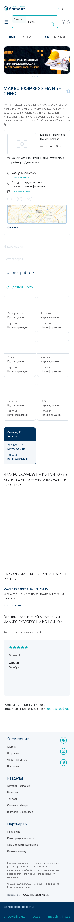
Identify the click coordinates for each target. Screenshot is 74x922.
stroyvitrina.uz (14, 916)
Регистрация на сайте (20, 838)
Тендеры (12, 799)
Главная (12, 746)
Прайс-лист (14, 831)
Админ (14, 663)
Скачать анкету (16, 851)
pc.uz (36, 916)
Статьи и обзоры (17, 805)
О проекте (13, 753)
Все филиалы (12, 605)
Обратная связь (17, 759)
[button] (6, 22)
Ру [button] (62, 8)
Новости (12, 792)
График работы (20, 272)
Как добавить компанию (22, 844)
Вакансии (13, 766)
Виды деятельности (18, 287)
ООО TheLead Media (36, 894)
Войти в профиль (57, 708)
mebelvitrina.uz (59, 916)
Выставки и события (20, 812)
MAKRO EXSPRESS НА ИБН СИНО (26, 589)
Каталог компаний (18, 786)
